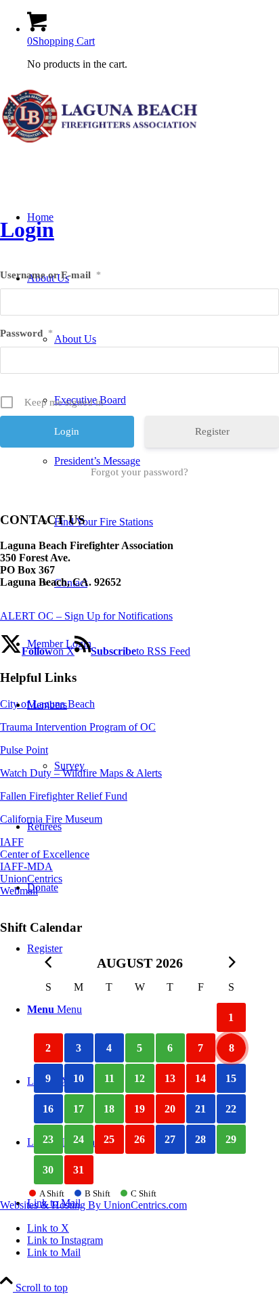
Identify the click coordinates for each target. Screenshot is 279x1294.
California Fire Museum (51, 819)
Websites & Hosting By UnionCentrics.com (93, 1205)
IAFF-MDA (26, 866)
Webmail (19, 891)
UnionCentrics (31, 878)
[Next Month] (231, 961)
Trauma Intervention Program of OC (78, 727)
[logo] (101, 145)
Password (26, 333)
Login (27, 229)
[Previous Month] (48, 961)
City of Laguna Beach (47, 704)
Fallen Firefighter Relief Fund (63, 796)
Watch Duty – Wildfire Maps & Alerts (81, 773)
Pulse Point (24, 750)
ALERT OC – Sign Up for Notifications (86, 616)
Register (212, 431)
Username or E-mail (50, 274)
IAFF (12, 842)
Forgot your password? (139, 472)
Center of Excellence (44, 854)
